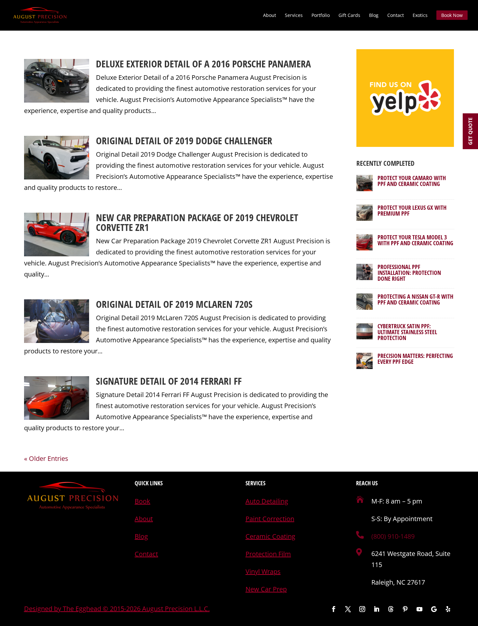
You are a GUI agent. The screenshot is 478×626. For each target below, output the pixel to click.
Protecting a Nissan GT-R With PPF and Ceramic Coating (415, 299)
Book (142, 501)
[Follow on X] (348, 609)
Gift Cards (349, 15)
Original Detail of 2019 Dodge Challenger (184, 140)
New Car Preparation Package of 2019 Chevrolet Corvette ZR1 (197, 222)
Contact (395, 15)
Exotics (420, 15)
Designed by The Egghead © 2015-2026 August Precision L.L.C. (117, 608)
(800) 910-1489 (393, 536)
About (269, 15)
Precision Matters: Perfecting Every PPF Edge (415, 358)
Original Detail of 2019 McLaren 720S (174, 304)
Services (294, 15)
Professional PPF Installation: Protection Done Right (409, 272)
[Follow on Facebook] (333, 609)
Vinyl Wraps (263, 571)
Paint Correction (270, 518)
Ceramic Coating (270, 536)
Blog (373, 15)
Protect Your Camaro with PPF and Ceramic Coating (412, 181)
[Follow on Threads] (391, 609)
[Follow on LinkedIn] (376, 609)
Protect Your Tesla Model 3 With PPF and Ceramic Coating (415, 240)
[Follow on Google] (434, 609)
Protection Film (268, 553)
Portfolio (321, 15)
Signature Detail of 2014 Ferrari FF (169, 381)
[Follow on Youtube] (419, 609)
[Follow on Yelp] (448, 609)
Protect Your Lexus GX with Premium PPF (412, 210)
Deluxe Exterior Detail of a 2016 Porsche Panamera (203, 63)
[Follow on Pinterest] (405, 609)
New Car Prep (266, 589)
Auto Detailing (267, 501)
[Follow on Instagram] (362, 609)
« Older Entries (46, 458)
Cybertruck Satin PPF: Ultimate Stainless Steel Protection (407, 332)
